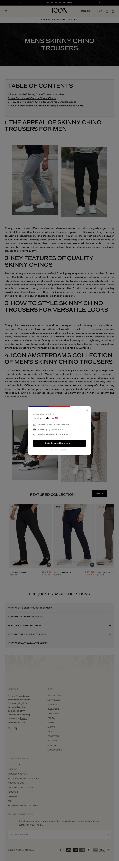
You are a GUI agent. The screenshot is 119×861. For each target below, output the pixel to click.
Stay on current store (59, 450)
